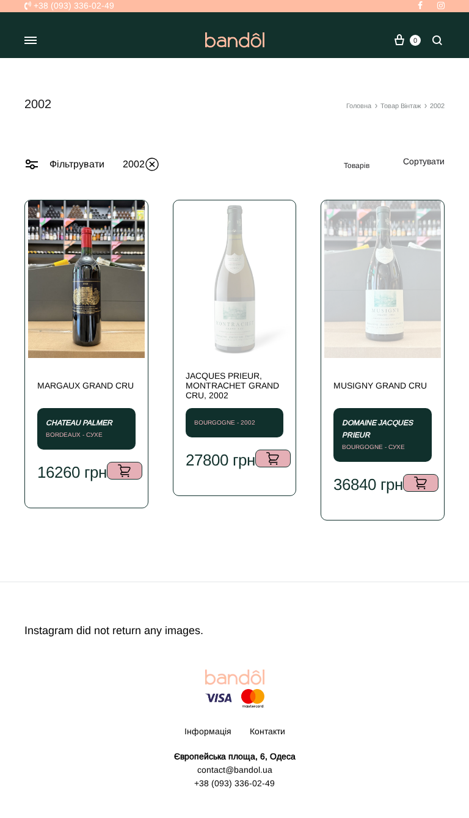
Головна (358, 105)
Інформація (207, 731)
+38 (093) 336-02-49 (72, 5)
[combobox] (424, 161)
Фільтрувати (75, 164)
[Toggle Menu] (30, 41)
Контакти (267, 731)
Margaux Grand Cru (85, 385)
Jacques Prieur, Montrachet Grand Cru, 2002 (232, 385)
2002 (134, 164)
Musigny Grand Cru (380, 385)
